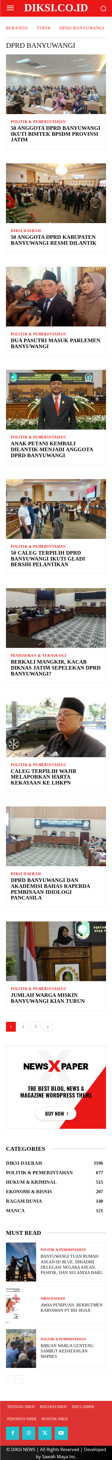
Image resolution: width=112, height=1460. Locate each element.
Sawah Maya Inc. (59, 1456)
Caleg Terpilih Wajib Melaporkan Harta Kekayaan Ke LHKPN (43, 777)
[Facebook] (12, 1433)
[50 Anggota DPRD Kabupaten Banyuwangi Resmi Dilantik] (56, 193)
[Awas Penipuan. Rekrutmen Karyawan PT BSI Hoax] (21, 1305)
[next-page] (48, 1027)
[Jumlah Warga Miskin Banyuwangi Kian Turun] (56, 951)
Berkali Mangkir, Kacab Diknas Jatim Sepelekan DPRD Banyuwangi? (56, 668)
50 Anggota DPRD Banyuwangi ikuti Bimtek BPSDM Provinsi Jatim (55, 134)
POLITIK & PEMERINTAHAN (38, 122)
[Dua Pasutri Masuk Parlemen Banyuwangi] (56, 296)
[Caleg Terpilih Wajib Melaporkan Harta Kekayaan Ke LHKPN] (56, 727)
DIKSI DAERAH (26, 231)
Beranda (17, 28)
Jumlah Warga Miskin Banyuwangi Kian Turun (48, 998)
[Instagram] (28, 1433)
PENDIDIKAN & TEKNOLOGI (39, 655)
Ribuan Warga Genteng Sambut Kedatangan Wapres (67, 1351)
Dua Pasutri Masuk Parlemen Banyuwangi (55, 343)
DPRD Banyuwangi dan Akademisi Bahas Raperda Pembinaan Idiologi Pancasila (50, 889)
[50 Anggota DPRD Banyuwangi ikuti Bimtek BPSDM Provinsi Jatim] (56, 84)
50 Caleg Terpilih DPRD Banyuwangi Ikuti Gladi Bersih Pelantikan (48, 559)
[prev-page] (9, 1379)
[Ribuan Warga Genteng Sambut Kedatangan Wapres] (21, 1348)
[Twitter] (44, 1433)
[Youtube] (61, 1433)
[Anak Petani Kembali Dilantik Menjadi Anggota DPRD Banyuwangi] (56, 400)
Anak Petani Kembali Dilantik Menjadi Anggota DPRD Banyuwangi (52, 449)
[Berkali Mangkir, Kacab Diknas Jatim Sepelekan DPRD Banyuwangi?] (56, 618)
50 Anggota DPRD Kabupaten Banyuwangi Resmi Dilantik (53, 240)
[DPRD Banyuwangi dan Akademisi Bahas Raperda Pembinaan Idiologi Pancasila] (56, 836)
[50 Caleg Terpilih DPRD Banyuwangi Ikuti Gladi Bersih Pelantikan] (56, 509)
